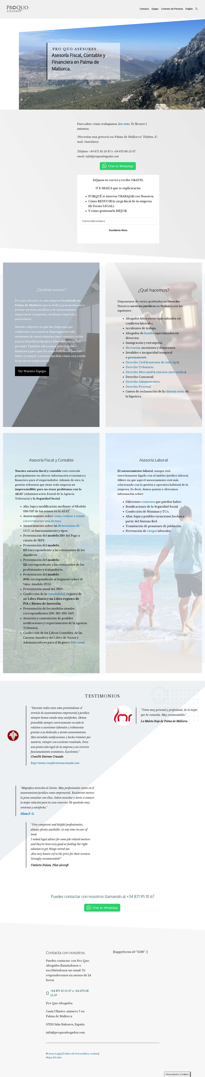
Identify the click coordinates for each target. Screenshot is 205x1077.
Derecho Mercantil (139, 372)
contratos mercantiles (169, 372)
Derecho (173, 301)
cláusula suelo (175, 391)
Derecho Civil (135, 362)
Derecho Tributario (140, 367)
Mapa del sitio (54, 1057)
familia (149, 333)
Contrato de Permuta (172, 8)
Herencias (133, 347)
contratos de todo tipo (162, 362)
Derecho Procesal (138, 386)
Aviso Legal (54, 1053)
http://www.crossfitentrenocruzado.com (55, 763)
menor (45, 356)
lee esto (123, 124)
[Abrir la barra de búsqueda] (196, 9)
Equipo (155, 8)
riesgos (152, 531)
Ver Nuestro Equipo (32, 371)
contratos (148, 502)
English (189, 8)
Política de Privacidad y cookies (80, 1053)
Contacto (144, 8)
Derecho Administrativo (143, 381)
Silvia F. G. (27, 813)
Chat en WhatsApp (120, 166)
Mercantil (77, 642)
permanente (137, 357)
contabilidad (56, 594)
